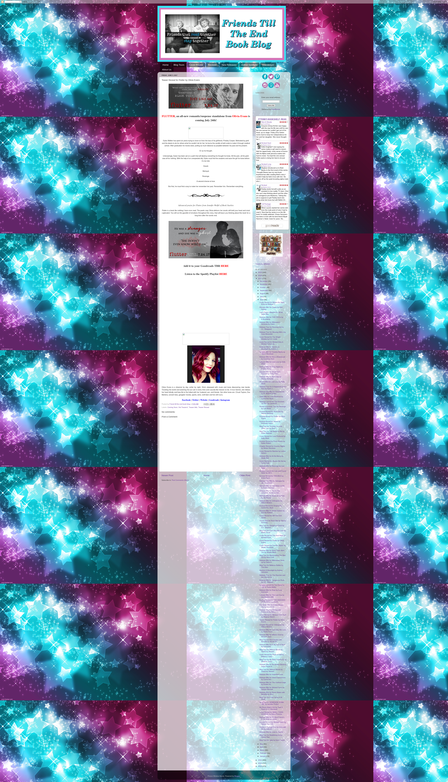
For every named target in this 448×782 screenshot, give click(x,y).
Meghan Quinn (267, 145)
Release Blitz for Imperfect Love (271, 674)
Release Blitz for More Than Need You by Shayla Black (272, 551)
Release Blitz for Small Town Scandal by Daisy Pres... (269, 373)
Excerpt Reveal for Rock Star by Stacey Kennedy (271, 412)
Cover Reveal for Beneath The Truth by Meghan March (272, 616)
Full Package (266, 204)
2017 (260, 278)
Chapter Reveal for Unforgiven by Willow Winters (271, 626)
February (263, 753)
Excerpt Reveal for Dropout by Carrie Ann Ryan (270, 506)
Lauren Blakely (267, 206)
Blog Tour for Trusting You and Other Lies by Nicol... (270, 427)
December (264, 281)
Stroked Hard (266, 143)
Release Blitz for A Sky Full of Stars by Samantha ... (272, 645)
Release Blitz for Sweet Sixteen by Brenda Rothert (272, 512)
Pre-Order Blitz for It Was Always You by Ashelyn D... (271, 606)
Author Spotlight (249, 65)
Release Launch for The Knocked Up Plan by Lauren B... (271, 402)
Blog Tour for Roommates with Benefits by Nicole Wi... (270, 641)
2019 (260, 272)
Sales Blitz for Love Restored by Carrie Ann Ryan (271, 397)
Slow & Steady (266, 122)
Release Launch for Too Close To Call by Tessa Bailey (271, 586)
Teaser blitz (193, 407)
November (264, 284)
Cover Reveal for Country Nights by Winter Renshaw (272, 546)
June (262, 300)
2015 (260, 763)
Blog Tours (179, 65)
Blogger (237, 776)
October (263, 287)
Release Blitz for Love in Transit (271, 732)
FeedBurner (275, 109)
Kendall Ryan (266, 124)
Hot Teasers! (183, 407)
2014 (260, 766)
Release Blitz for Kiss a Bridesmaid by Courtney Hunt (272, 358)
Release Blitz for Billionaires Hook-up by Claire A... (272, 561)
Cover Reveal (196, 65)
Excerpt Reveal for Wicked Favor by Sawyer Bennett (272, 723)
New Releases (229, 65)
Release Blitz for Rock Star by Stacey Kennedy (270, 378)
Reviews (212, 65)
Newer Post (167, 475)
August (263, 293)
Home (166, 65)
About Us (166, 69)
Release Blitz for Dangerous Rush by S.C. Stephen (271, 581)
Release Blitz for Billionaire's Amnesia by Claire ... (269, 323)
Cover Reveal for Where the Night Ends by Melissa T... (271, 303)
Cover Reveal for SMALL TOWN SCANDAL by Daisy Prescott (271, 713)
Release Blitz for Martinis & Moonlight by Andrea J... (269, 348)
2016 (260, 760)
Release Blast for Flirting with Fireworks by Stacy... (270, 611)
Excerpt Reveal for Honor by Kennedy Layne (269, 422)
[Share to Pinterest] (213, 404)
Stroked (264, 185)
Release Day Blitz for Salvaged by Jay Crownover (271, 482)
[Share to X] (209, 404)
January (263, 756)
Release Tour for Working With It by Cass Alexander (272, 333)
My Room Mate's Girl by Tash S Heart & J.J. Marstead (271, 708)
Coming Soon (173, 407)
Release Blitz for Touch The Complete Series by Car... (269, 492)
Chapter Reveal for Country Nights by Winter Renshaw (272, 447)
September (264, 290)
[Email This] (205, 404)
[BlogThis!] (207, 404)
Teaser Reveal (203, 407)
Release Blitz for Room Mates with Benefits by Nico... (272, 693)
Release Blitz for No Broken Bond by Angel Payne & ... (272, 665)
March (262, 750)
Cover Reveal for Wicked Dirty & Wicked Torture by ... (271, 343)
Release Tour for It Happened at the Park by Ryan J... (272, 387)
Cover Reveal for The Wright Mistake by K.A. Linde (270, 338)
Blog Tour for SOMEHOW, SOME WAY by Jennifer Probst (271, 703)
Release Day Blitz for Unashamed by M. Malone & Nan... (271, 392)
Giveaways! (268, 65)
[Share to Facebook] (211, 404)
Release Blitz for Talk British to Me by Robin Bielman (272, 487)
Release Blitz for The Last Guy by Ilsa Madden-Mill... (271, 596)
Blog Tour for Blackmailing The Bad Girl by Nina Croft (272, 556)
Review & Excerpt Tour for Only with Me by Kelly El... (272, 728)
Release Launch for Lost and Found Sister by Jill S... (272, 472)
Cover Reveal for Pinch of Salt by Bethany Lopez (271, 655)
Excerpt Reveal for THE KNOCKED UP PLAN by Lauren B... (272, 601)
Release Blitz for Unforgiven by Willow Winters (270, 502)
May (262, 744)
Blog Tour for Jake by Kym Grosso (272, 740)
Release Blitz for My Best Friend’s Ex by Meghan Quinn (271, 718)
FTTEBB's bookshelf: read (272, 119)
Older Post (245, 475)
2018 (260, 275)
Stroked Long (266, 164)
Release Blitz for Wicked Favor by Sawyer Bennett (271, 688)
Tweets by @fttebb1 (263, 264)
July (261, 297)
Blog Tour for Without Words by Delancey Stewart (271, 650)
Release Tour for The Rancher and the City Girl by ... (272, 576)
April (262, 747)
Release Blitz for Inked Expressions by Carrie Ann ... (272, 678)
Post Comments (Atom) (180, 480)
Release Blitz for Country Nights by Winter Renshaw (272, 353)
